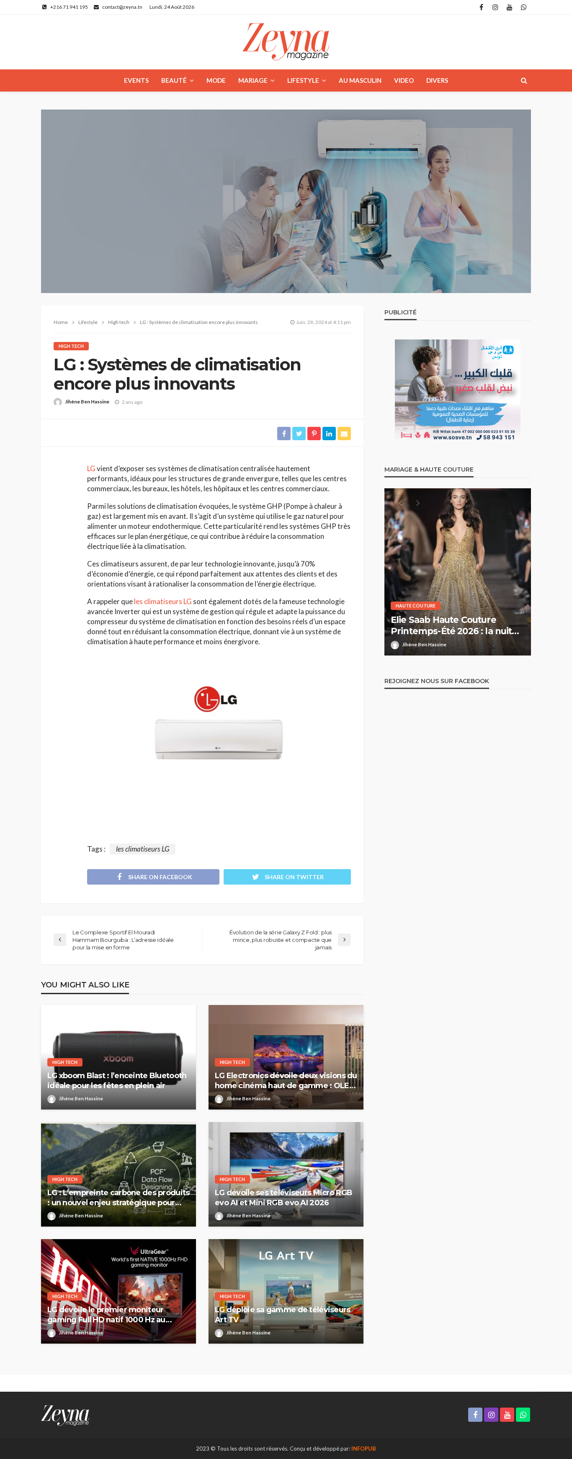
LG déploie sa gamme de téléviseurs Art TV (282, 1314)
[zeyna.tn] (65, 1415)
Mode (216, 80)
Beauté (174, 80)
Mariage (253, 80)
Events (136, 80)
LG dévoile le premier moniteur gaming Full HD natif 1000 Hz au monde (106, 1315)
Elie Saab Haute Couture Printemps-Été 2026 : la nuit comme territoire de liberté (451, 626)
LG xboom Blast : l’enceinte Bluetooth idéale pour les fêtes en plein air (116, 1080)
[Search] (524, 80)
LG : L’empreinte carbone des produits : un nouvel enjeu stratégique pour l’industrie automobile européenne (118, 1198)
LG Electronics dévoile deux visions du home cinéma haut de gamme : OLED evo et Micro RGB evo (286, 1081)
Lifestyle (303, 80)
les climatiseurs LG (163, 601)
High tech (71, 346)
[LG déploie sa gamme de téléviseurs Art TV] (286, 1291)
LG (91, 468)
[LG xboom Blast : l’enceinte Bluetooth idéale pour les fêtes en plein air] (118, 1057)
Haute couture (415, 605)
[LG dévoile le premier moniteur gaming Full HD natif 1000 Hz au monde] (118, 1291)
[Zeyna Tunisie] (286, 42)
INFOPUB (363, 1448)
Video (404, 80)
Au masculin (360, 80)
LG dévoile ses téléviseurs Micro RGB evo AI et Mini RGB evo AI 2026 (283, 1197)
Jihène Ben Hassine (87, 401)
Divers (437, 80)
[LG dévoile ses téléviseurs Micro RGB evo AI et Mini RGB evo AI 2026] (286, 1174)
